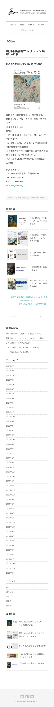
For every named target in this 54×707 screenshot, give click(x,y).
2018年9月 (10, 499)
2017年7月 (10, 541)
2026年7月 (10, 366)
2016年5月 (10, 573)
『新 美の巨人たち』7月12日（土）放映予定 (22, 347)
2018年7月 (10, 509)
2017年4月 (10, 550)
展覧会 (22, 25)
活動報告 (41, 25)
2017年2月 (10, 559)
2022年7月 (10, 449)
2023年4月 (10, 435)
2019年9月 (10, 481)
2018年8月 (10, 504)
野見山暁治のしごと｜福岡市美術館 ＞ (33, 304)
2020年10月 (10, 477)
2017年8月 (10, 536)
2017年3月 (10, 555)
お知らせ (31, 25)
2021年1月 (10, 467)
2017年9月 (10, 532)
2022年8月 (10, 444)
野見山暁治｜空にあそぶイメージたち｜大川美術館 (38, 238)
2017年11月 (10, 522)
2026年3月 (10, 371)
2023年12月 (10, 417)
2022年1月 (10, 454)
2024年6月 (10, 394)
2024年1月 (10, 412)
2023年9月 (10, 421)
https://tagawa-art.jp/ (15, 185)
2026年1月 (10, 375)
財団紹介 (13, 25)
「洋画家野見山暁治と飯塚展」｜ (18, 352)
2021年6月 (10, 458)
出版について (11, 596)
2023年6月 (10, 431)
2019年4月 (10, 486)
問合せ (23, 30)
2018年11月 (10, 495)
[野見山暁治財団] (27, 9)
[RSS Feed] (32, 697)
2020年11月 (10, 472)
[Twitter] (22, 697)
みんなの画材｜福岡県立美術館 (17, 343)
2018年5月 (10, 513)
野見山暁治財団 (21, 701)
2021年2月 (10, 463)
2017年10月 (10, 527)
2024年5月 (10, 398)
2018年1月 (10, 518)
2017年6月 (10, 545)
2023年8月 (10, 426)
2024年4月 (10, 403)
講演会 (8, 606)
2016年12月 (10, 564)
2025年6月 (10, 380)
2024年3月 (10, 408)
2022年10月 (10, 440)
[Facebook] (27, 697)
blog (31, 30)
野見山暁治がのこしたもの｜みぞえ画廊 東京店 (38, 221)
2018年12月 (10, 490)
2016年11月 (10, 568)
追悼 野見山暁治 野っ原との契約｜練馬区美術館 (38, 283)
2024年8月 (10, 389)
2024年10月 (10, 385)
